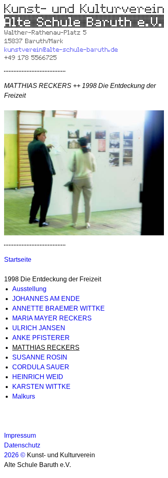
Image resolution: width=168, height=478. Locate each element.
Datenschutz (22, 445)
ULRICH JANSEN (38, 328)
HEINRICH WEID (37, 376)
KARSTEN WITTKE (41, 386)
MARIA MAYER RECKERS (52, 318)
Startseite (17, 259)
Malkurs (23, 396)
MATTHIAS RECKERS (46, 347)
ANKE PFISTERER (41, 337)
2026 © (15, 455)
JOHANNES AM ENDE (46, 298)
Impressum (20, 435)
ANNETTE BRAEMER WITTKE (58, 308)
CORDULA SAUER (40, 367)
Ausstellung (29, 288)
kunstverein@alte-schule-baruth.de (61, 49)
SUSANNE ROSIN (39, 357)
